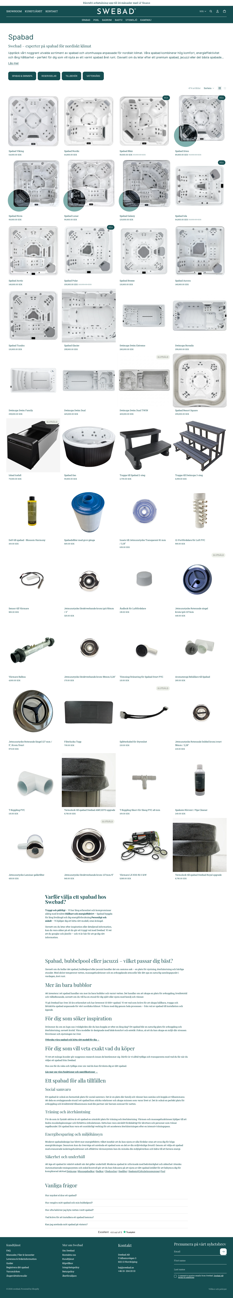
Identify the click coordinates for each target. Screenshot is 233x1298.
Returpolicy (68, 1271)
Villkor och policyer (218, 1289)
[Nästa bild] (55, 121)
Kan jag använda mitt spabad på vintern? (66, 1224)
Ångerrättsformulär (16, 1275)
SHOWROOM (14, 11)
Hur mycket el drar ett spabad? (61, 1195)
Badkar (100, 1171)
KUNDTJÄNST (33, 11)
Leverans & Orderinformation (21, 1258)
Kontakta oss (69, 1254)
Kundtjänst (68, 1258)
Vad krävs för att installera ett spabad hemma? (69, 1217)
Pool (163, 1171)
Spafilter (123, 1171)
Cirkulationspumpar (149, 1171)
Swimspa (71, 1171)
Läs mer (13, 63)
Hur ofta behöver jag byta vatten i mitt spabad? (69, 1209)
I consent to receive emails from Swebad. (200, 1276)
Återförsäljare (69, 1275)
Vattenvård (93, 76)
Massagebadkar (86, 1171)
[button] (209, 88)
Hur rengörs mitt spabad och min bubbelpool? (69, 1202)
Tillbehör (71, 76)
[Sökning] (210, 11)
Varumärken (13, 1271)
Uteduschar (111, 1171)
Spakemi (133, 1171)
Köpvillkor (67, 1263)
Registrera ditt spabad (17, 1267)
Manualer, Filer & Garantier (20, 1254)
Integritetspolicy (70, 1267)
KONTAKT (51, 11)
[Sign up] (223, 1251)
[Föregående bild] (11, 121)
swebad (16, 1289)
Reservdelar (49, 76)
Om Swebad (68, 1250)
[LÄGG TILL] (55, 143)
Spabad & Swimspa (22, 76)
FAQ (8, 1250)
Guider (9, 1263)
